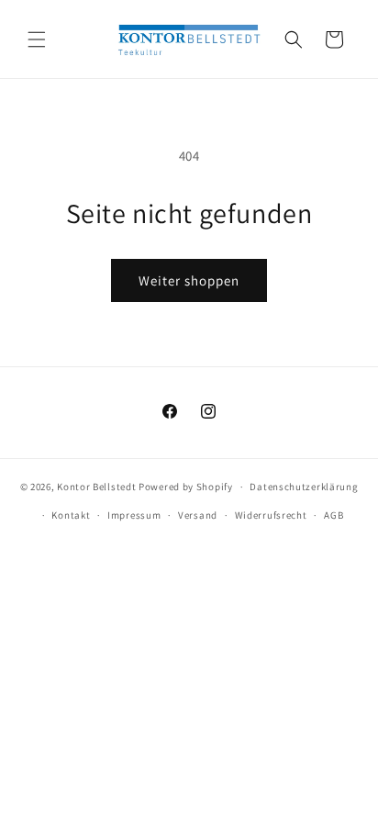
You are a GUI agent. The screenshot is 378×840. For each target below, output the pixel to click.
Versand (197, 515)
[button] (37, 39)
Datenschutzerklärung (304, 486)
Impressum (134, 515)
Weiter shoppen (189, 280)
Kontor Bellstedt (96, 486)
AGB (333, 515)
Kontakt (70, 515)
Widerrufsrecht (271, 515)
